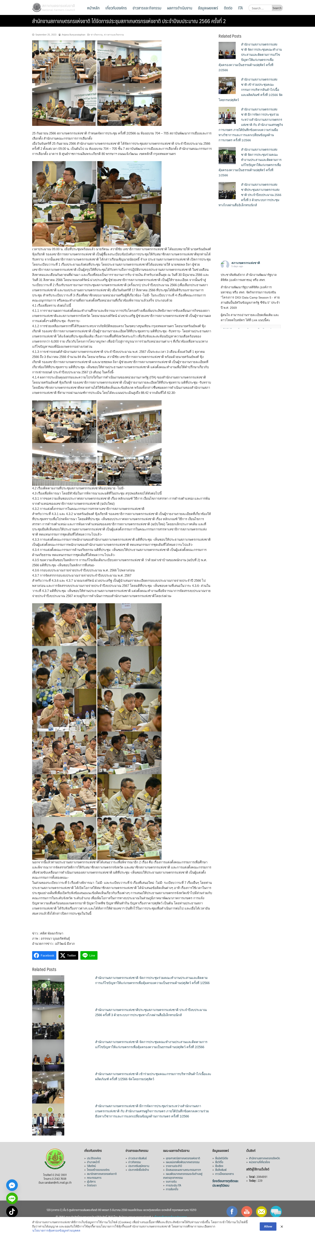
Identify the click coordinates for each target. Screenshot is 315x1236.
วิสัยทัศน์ (91, 1165)
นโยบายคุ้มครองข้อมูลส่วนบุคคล (170, 1216)
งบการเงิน (171, 1181)
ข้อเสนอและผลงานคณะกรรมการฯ (183, 1169)
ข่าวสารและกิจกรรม (147, 7)
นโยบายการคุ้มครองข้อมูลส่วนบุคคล (56, 1230)
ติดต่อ (228, 7)
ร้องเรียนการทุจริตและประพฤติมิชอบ (225, 1183)
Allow (268, 1226)
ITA (240, 7)
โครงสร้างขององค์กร (98, 1169)
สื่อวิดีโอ (219, 1161)
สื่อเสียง (219, 1165)
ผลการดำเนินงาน (179, 7)
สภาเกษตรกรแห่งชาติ (245, 263)
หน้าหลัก (93, 7)
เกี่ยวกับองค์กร (116, 7)
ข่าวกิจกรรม (97, 34)
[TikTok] (12, 1211)
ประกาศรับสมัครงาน (138, 1165)
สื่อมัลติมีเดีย (221, 1158)
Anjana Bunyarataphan (73, 34)
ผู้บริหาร (91, 1181)
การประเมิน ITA (173, 1185)
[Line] (12, 1198)
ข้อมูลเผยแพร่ (208, 7)
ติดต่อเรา (92, 1185)
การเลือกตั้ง (172, 1189)
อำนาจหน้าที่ (93, 1161)
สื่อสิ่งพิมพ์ (220, 1169)
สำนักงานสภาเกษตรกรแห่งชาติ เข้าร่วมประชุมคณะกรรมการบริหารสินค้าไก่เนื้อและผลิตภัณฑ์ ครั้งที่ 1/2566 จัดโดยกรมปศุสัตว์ (250, 90)
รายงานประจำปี (174, 1165)
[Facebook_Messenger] (12, 1185)
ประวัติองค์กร (94, 1158)
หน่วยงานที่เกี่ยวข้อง (259, 1161)
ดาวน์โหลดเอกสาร (224, 1173)
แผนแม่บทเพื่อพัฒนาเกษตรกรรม (183, 1161)
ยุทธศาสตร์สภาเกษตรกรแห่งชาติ (183, 1158)
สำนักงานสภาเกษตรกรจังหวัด (264, 1158)
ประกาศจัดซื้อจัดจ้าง (138, 1169)
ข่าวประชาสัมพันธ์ (137, 1158)
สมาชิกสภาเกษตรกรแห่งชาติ (102, 1173)
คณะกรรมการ (94, 1177)
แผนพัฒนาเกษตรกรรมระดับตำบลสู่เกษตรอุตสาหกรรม (182, 1175)
